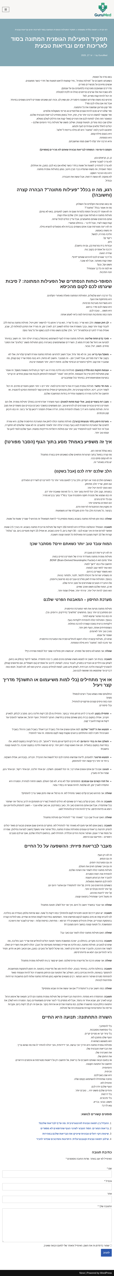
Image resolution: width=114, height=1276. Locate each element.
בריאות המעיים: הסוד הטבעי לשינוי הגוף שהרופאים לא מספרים (75, 1128)
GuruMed (102, 55)
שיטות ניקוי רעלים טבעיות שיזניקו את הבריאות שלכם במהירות (75, 1133)
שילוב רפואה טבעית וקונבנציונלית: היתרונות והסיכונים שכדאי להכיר (72, 1139)
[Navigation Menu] (5, 9)
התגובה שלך (105, 1206)
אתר (109, 1193)
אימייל (108, 1181)
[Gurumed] (103, 9)
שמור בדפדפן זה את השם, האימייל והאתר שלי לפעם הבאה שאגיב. (76, 1245)
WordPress (106, 1273)
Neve (82, 1273)
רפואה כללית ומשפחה (87, 29)
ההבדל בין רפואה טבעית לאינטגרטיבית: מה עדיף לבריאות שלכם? (74, 1123)
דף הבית (103, 29)
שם (109, 1168)
